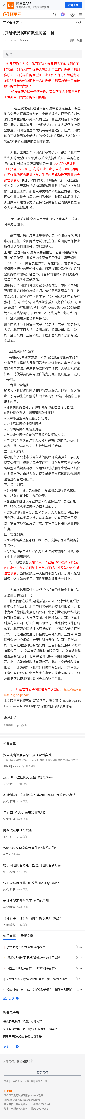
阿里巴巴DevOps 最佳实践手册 (22, 1036)
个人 (79, 22)
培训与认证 (41, 1081)
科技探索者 (9, 871)
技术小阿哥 (9, 801)
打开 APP (73, 5)
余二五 (6, 854)
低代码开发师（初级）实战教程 (22, 1021)
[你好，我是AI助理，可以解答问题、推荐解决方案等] (63, 14)
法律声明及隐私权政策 (16, 1095)
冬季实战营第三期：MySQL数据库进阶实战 (30, 1029)
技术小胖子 (9, 783)
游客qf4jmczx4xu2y (13, 766)
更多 (6, 1047)
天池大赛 (29, 1081)
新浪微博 (22, 1061)
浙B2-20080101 (41, 1104)
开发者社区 (16, 1081)
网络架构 (22, 725)
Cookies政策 (36, 1095)
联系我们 (42, 1072)
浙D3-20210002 (39, 1108)
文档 (6, 1081)
